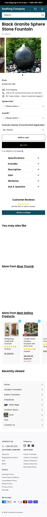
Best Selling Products (17, 314)
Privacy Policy (7, 487)
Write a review (24, 212)
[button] (9, 346)
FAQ (3, 461)
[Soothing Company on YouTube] (33, 445)
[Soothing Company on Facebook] (29, 445)
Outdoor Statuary (30, 461)
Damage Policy (8, 474)
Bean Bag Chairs (30, 467)
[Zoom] (38, 69)
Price (4, 80)
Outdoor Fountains (31, 457)
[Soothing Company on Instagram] (25, 445)
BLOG (4, 464)
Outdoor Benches (30, 464)
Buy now (23, 145)
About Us (5, 454)
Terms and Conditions (10, 477)
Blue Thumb (25, 266)
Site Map (5, 490)
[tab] (23, 158)
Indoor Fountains (30, 454)
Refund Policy (7, 484)
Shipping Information (10, 457)
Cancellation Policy (9, 480)
